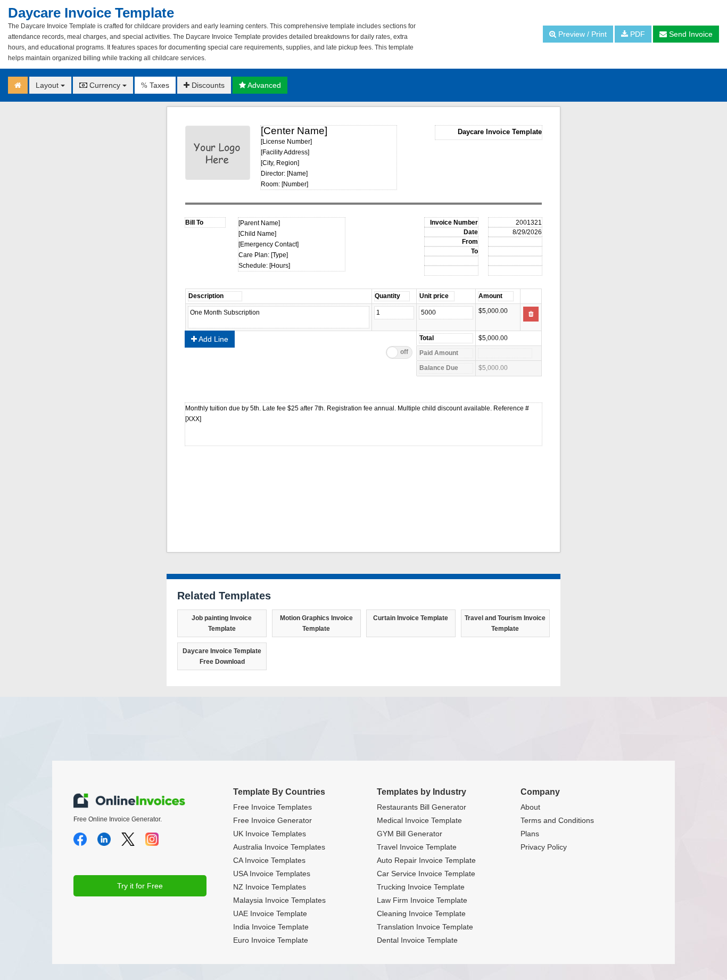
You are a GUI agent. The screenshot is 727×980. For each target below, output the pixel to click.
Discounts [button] (207, 85)
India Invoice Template (271, 927)
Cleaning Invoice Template (421, 913)
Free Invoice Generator (272, 820)
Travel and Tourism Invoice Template (505, 623)
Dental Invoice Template (417, 940)
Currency (104, 85)
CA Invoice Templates (269, 860)
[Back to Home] (18, 85)
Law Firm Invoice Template (422, 900)
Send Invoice (690, 34)
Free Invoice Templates (272, 807)
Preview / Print (581, 34)
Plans (530, 833)
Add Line (212, 339)
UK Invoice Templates (269, 833)
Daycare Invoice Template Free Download (222, 656)
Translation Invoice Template (425, 927)
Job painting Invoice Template (222, 623)
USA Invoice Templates (271, 873)
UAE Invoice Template (270, 913)
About (530, 807)
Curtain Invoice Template (410, 618)
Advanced (263, 85)
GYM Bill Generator (409, 833)
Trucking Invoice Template (421, 887)
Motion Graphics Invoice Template (316, 623)
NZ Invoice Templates (269, 887)
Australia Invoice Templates (279, 847)
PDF (636, 34)
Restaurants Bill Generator (421, 807)
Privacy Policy (544, 847)
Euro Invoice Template (270, 940)
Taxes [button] (155, 85)
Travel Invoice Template (417, 847)
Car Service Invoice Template (426, 873)
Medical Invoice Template (419, 820)
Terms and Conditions (557, 820)
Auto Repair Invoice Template (426, 860)
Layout (48, 85)
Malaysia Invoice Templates (279, 900)
